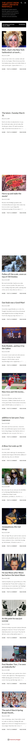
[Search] (21, 3)
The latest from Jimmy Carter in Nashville (10, 5)
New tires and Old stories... (13, 392)
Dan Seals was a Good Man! (13, 302)
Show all (22, 24)
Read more (23, 69)
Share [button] (3, 69)
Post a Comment (12, 69)
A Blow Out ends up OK (12, 446)
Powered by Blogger (14, 739)
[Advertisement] (14, 91)
